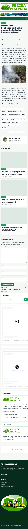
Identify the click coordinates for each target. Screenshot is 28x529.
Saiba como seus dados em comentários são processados (14, 289)
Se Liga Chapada (9, 464)
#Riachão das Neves (15, 119)
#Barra (3, 108)
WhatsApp (12, 132)
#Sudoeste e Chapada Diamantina (8, 125)
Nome (2, 265)
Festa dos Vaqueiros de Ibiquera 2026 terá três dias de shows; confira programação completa (13, 201)
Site (2, 277)
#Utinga (18, 125)
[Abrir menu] (26, 18)
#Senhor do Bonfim (15, 122)
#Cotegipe (4, 111)
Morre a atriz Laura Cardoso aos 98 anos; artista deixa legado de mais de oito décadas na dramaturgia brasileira (13, 173)
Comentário (4, 247)
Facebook (19, 132)
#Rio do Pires (23, 119)
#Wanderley (4, 127)
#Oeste (8, 119)
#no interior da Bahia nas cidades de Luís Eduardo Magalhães (13, 116)
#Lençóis (20, 111)
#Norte (3, 119)
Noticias (3, 22)
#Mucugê (23, 114)
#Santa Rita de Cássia (6, 122)
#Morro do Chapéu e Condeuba (14, 114)
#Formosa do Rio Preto (12, 111)
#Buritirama (8, 108)
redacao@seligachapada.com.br (8, 486)
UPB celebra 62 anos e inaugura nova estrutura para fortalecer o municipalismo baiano (12, 229)
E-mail (2, 271)
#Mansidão (4, 114)
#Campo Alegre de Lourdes (18, 108)
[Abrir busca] (23, 18)
